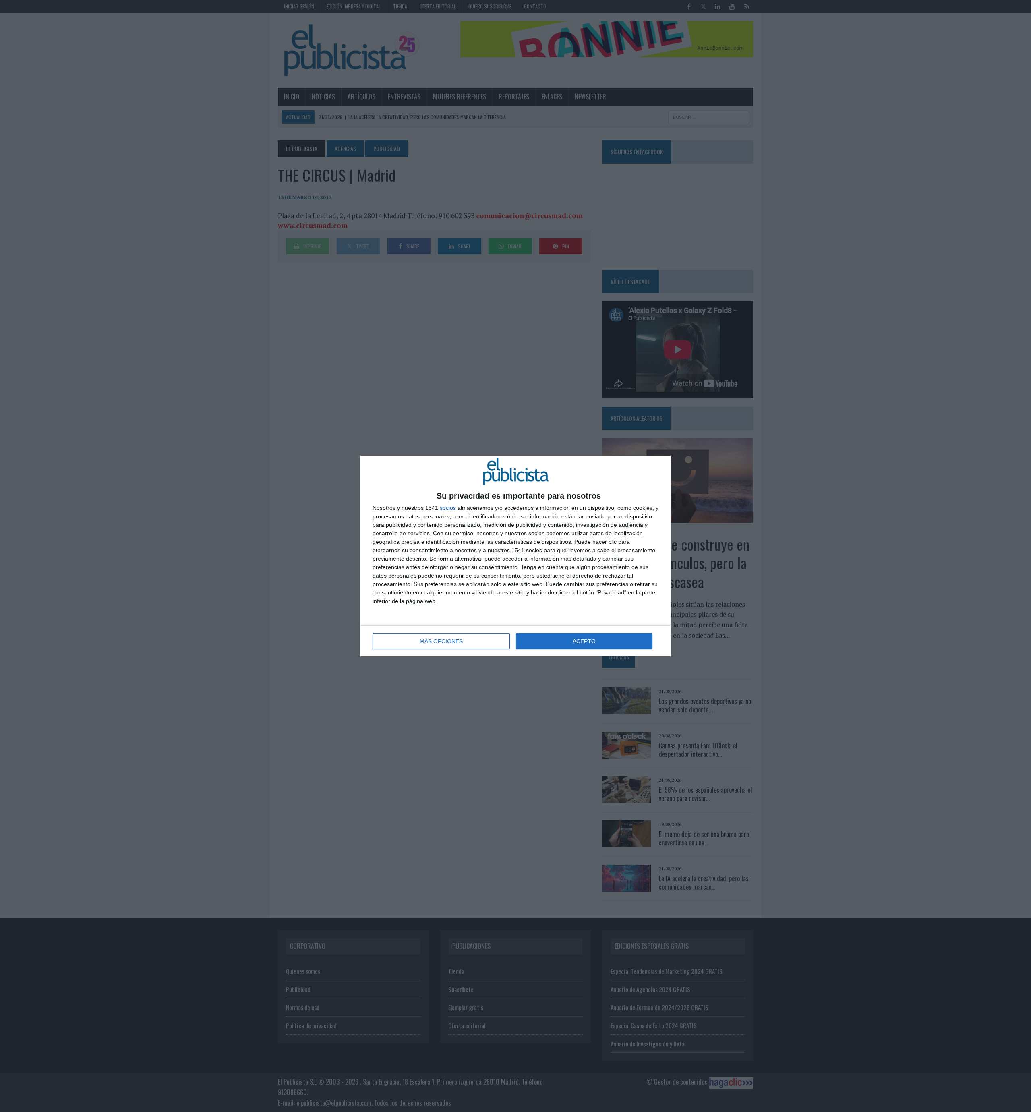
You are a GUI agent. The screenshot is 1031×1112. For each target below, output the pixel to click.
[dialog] (515, 556)
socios (448, 508)
